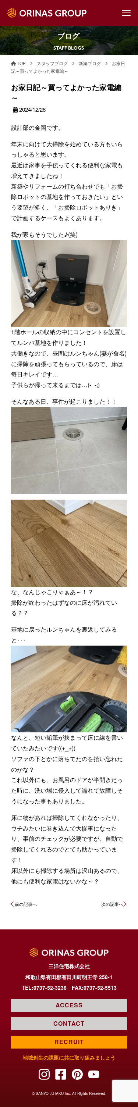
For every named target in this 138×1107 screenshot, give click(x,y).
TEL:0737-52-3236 (44, 987)
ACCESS (69, 1005)
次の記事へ (112, 904)
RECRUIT (69, 1042)
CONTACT (69, 1023)
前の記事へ (26, 904)
